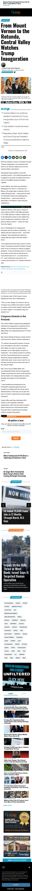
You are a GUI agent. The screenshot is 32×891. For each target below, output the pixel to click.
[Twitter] (14, 72)
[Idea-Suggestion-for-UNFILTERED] (17, 690)
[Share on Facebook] (2, 157)
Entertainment (24, 5)
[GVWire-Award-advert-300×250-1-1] (17, 832)
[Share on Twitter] (6, 157)
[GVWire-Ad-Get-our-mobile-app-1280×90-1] (16, 207)
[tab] (11, 693)
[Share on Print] (13, 157)
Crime (5, 758)
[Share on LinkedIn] (9, 157)
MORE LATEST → (9, 805)
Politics (5, 20)
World (5, 562)
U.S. (4, 508)
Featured (16, 447)
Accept (16, 885)
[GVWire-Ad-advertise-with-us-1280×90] (16, 103)
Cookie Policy (10, 888)
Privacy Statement (19, 888)
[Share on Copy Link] (24, 157)
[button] (29, 867)
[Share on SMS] (20, 157)
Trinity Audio (17, 150)
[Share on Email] (17, 157)
